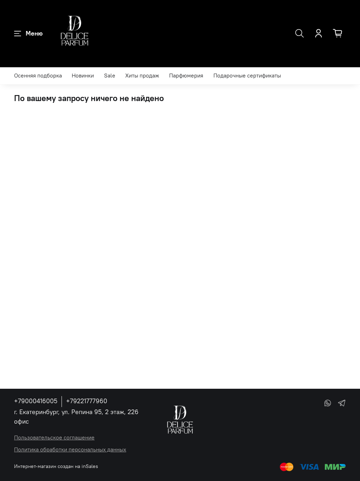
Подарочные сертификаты (247, 75)
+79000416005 (35, 401)
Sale (109, 75)
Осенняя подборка (38, 75)
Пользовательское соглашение (54, 437)
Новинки (83, 75)
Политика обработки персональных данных (70, 449)
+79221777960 (86, 401)
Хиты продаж (142, 75)
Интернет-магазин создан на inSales (56, 466)
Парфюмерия (186, 75)
